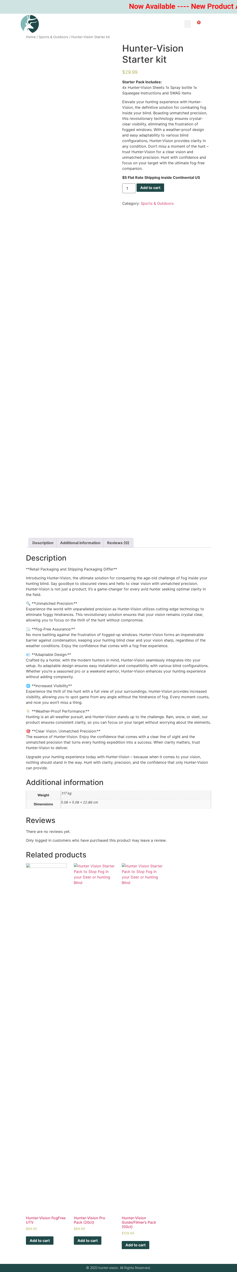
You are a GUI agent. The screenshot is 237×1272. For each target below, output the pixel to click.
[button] (187, 24)
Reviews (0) (118, 542)
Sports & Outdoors (53, 37)
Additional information (80, 542)
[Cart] (198, 23)
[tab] (42, 543)
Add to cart (150, 187)
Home (31, 37)
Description (42, 542)
